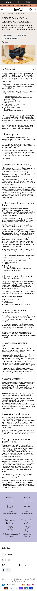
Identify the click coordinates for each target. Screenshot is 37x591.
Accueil (4, 13)
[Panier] (35, 9)
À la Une (10, 13)
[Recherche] (6, 9)
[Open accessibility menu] (30, 9)
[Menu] (2, 9)
